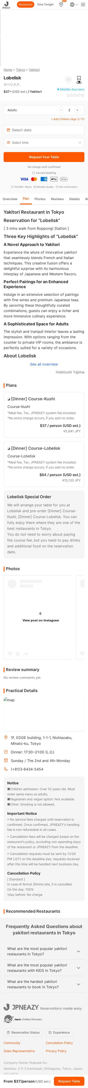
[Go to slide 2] (37, 59)
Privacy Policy (56, 1051)
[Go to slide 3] (43, 59)
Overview (10, 199)
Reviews (57, 199)
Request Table (69, 1081)
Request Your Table (44, 157)
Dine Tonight (45, 4)
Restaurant (25, 4)
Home (8, 70)
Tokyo (20, 70)
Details (74, 199)
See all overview (44, 364)
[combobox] (44, 143)
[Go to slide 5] (54, 59)
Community (12, 1043)
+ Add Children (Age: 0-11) (67, 119)
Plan (26, 198)
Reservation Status (26, 1032)
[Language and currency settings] (74, 4)
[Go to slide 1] (31, 59)
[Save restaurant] (68, 79)
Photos (40, 199)
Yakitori (34, 70)
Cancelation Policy (59, 1043)
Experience (61, 1032)
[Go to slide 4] (49, 59)
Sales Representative (19, 1051)
